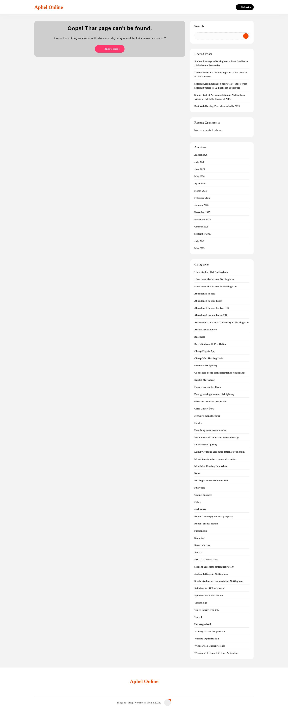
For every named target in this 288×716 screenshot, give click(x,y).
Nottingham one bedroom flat (211, 480)
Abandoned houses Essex (208, 300)
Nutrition (199, 487)
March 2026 (200, 191)
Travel (198, 617)
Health (198, 423)
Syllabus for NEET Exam (208, 595)
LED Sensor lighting (205, 444)
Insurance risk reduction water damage (216, 437)
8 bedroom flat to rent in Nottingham (215, 286)
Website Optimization (206, 638)
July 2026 (199, 162)
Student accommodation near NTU (214, 566)
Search (199, 26)
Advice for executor (205, 329)
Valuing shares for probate (209, 631)
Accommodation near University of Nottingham (221, 322)
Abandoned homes (204, 293)
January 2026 (201, 205)
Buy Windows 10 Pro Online (210, 343)
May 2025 (199, 248)
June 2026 (199, 169)
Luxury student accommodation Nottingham (219, 451)
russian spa (200, 530)
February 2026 (202, 198)
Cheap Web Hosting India (209, 358)
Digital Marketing (204, 379)
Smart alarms (202, 545)
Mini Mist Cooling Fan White (210, 466)
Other (197, 502)
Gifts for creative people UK (210, 401)
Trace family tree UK (206, 609)
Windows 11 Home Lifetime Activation (216, 652)
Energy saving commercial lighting (214, 394)
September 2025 (202, 234)
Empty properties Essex (208, 387)
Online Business (203, 494)
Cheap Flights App (204, 351)
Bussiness (199, 336)
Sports (198, 552)
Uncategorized (202, 624)
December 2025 (202, 212)
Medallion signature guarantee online (215, 458)
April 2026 (200, 183)
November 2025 (202, 219)
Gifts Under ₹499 (204, 408)
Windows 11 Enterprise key (210, 645)
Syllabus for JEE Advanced (209, 588)
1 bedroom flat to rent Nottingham (214, 279)
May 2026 (199, 176)
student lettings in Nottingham (211, 573)
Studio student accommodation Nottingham (219, 581)
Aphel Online (48, 7)
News (197, 473)
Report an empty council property (213, 516)
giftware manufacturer (207, 415)
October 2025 (201, 226)
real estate (200, 509)
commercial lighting (205, 365)
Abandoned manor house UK (210, 315)
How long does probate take (210, 430)
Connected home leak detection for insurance (220, 372)
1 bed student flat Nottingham (211, 272)
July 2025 (199, 241)
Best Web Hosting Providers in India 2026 (217, 106)
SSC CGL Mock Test (206, 559)
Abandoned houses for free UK (211, 308)
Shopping (199, 537)
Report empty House (206, 523)
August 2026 (200, 155)
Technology (200, 602)
